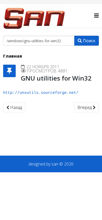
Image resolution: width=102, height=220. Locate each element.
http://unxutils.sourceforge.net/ (40, 93)
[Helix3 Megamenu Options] (96, 15)
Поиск (88, 41)
